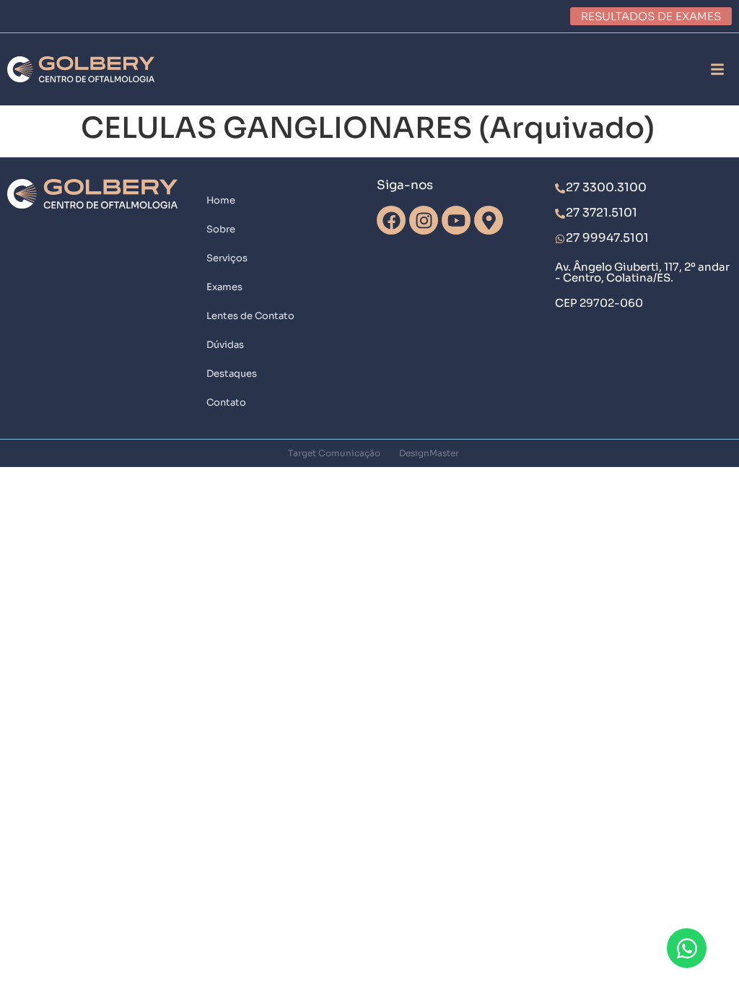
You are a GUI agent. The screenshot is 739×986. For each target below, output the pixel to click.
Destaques (231, 373)
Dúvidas (225, 345)
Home (220, 200)
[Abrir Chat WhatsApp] (687, 948)
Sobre (220, 229)
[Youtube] (456, 220)
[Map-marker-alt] (488, 220)
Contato (226, 402)
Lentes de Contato (250, 316)
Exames (224, 287)
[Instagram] (423, 220)
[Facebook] (391, 220)
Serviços (227, 258)
